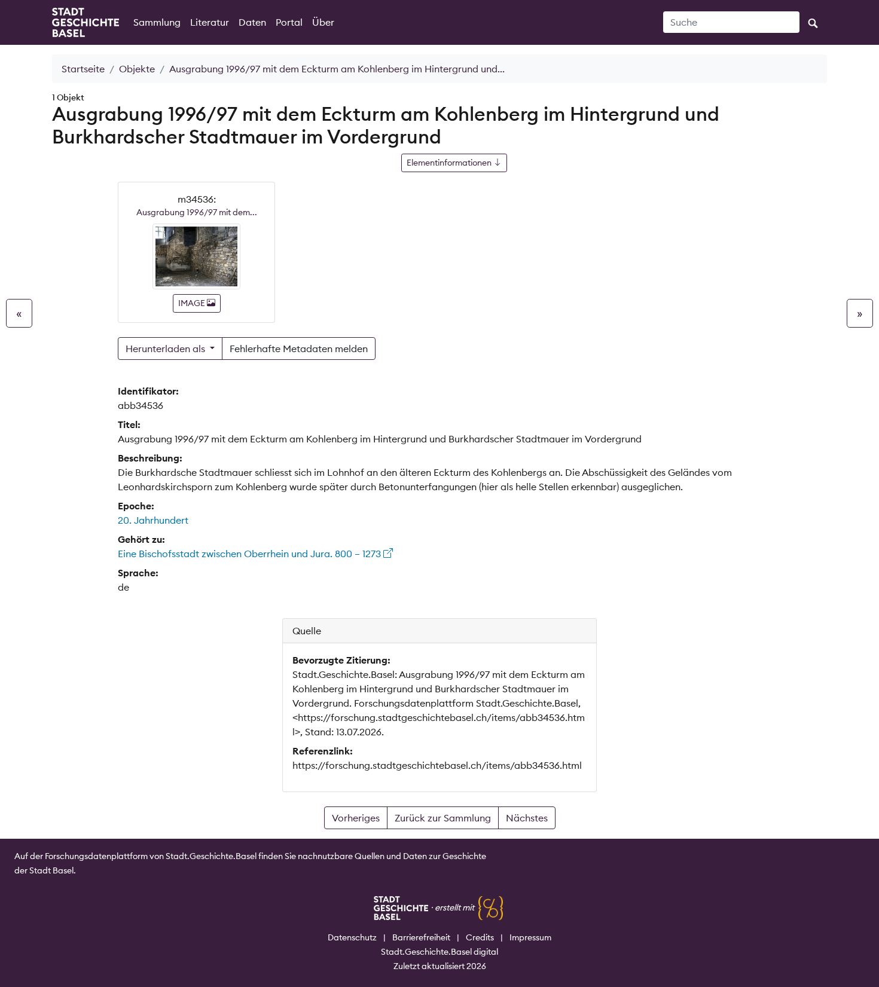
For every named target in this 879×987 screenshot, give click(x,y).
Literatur (209, 22)
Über (323, 22)
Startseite (83, 69)
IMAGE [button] (192, 303)
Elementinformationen (450, 162)
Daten (252, 22)
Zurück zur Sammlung (443, 818)
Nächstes (527, 818)
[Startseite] (85, 22)
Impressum (530, 937)
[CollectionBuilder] (490, 907)
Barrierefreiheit (421, 937)
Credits (480, 937)
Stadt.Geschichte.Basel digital (439, 951)
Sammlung (157, 22)
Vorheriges (356, 818)
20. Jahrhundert (153, 520)
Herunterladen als (166, 349)
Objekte (137, 69)
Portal (289, 22)
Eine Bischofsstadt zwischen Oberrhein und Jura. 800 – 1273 (250, 554)
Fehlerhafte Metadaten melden (299, 349)
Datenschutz (352, 937)
